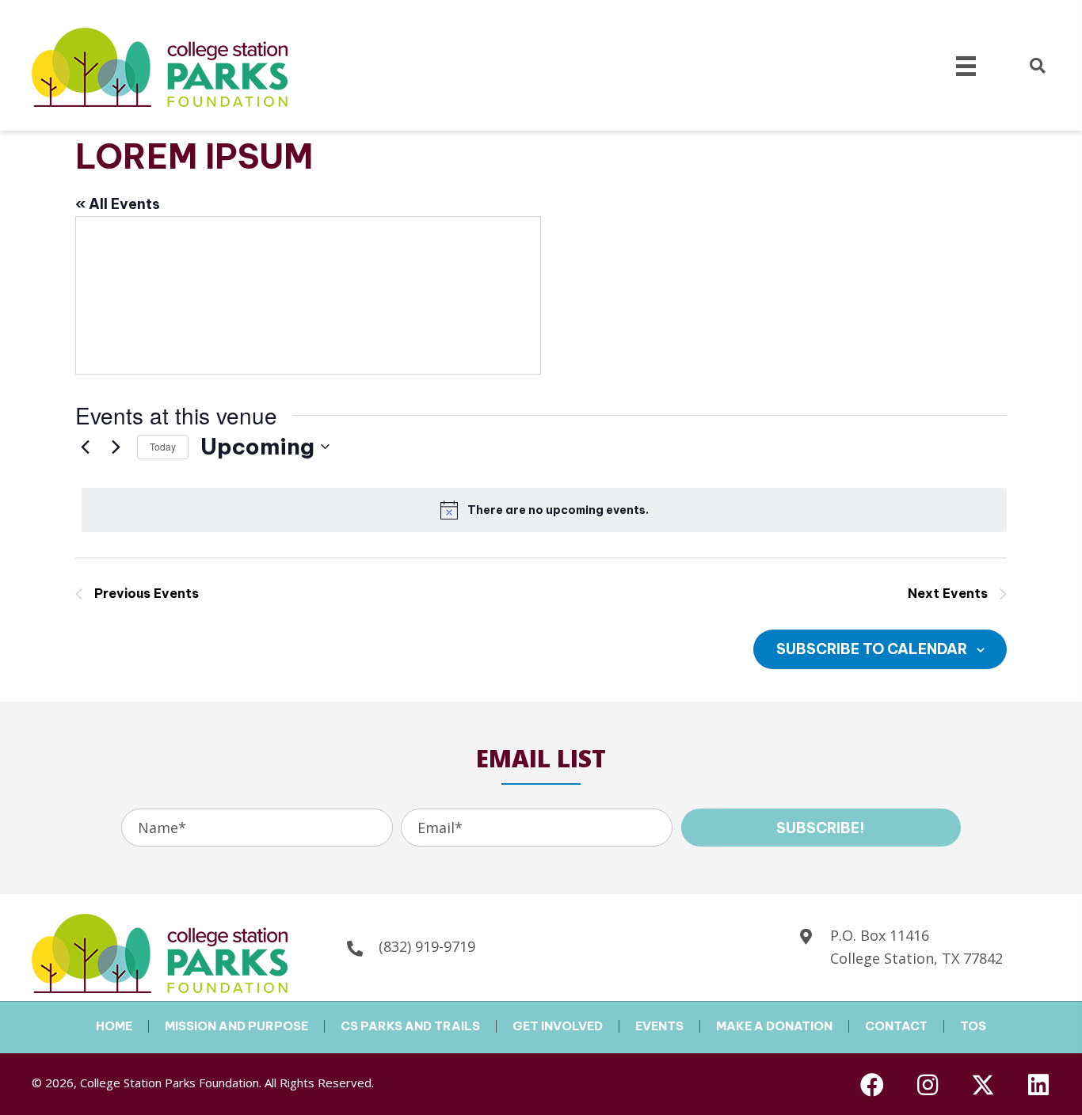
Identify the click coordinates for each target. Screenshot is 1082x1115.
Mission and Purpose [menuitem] (236, 1026)
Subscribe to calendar (871, 649)
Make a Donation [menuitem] (774, 1026)
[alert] (544, 510)
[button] (821, 828)
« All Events (117, 204)
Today (163, 446)
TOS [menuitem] (973, 1026)
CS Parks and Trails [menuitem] (410, 1026)
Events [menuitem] (659, 1026)
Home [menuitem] (114, 1026)
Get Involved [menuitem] (557, 1026)
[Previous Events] (84, 446)
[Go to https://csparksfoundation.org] (129, 951)
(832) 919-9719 (427, 946)
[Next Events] (115, 446)
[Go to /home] (129, 65)
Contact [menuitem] (896, 1026)
